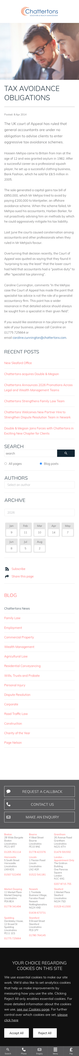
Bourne (33, 834)
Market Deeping (13, 889)
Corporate (11, 704)
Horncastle (10, 857)
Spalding (9, 917)
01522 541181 (37, 874)
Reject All (44, 1033)
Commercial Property (19, 637)
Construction (13, 723)
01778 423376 (37, 851)
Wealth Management (19, 647)
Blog (10, 595)
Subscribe (18, 569)
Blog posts (51, 464)
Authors (16, 478)
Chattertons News (17, 608)
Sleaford (58, 889)
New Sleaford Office (18, 363)
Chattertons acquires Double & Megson (31, 374)
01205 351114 (12, 851)
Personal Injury (14, 685)
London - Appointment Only (64, 859)
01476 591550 (62, 851)
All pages (15, 464)
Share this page (23, 576)
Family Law (12, 618)
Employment (13, 628)
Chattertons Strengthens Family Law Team (34, 401)
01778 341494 (12, 906)
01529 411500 (62, 906)
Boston (8, 834)
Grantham (59, 834)
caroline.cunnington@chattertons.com (39, 337)
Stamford (34, 917)
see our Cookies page (33, 1009)
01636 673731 (37, 912)
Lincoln (33, 857)
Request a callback (42, 791)
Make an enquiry (42, 817)
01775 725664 (12, 938)
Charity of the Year (17, 733)
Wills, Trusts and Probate (22, 675)
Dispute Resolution (17, 695)
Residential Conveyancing (22, 666)
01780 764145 (37, 935)
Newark (33, 889)
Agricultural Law (16, 656)
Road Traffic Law (16, 714)
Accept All (16, 1033)
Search (14, 446)
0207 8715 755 (62, 883)
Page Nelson (13, 742)
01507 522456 (12, 874)
